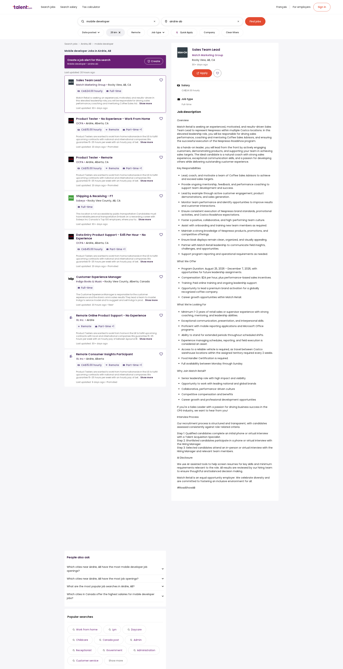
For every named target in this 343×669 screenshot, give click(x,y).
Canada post (111, 640)
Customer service (87, 660)
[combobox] (118, 21)
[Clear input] (154, 21)
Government (114, 650)
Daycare (136, 629)
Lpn (114, 629)
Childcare (82, 640)
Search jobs (71, 44)
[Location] (199, 21)
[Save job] (161, 80)
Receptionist (84, 650)
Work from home (87, 629)
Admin (138, 640)
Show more (145, 103)
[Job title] (115, 21)
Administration (146, 650)
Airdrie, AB (86, 44)
